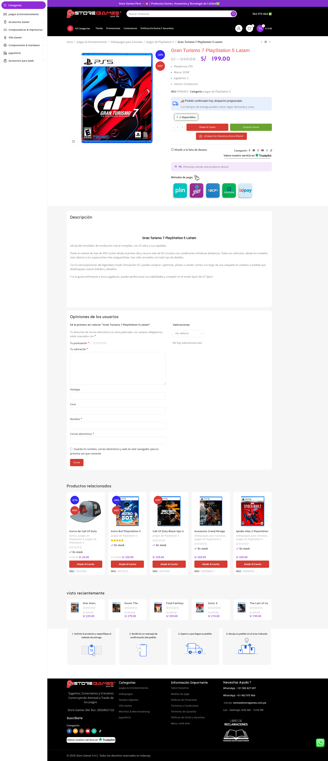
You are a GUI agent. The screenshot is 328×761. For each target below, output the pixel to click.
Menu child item (180, 723)
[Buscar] (233, 14)
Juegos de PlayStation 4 (79, 537)
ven (235, 702)
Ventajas (75, 389)
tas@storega (244, 702)
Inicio (70, 42)
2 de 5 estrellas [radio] (97, 343)
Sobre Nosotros (180, 688)
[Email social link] (254, 150)
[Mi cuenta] (238, 28)
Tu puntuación (79, 343)
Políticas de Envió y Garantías (188, 717)
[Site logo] (94, 13)
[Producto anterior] (261, 42)
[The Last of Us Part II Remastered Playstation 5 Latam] (241, 607)
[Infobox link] (262, 14)
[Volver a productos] (266, 42)
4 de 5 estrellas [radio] (102, 343)
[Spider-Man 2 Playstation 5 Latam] (252, 511)
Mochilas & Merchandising (134, 711)
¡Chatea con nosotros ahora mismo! (223, 136)
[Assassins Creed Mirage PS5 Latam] (210, 511)
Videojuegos (126, 694)
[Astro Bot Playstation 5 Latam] (127, 511)
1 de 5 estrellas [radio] (94, 343)
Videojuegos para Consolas (127, 42)
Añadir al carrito (207, 127)
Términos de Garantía (183, 711)
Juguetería (125, 717)
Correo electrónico (82, 434)
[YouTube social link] (262, 150)
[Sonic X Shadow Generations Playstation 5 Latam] (199, 607)
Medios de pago (180, 694)
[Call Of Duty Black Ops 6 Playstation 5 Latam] (169, 511)
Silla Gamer (125, 705)
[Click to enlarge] (73, 141)
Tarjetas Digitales (128, 699)
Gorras (73, 535)
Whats (227, 695)
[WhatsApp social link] (267, 150)
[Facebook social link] (249, 150)
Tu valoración (79, 349)
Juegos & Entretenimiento (92, 42)
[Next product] (270, 42)
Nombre (76, 419)
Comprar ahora (251, 127)
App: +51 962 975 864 (243, 695)
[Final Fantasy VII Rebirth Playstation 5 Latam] (158, 607)
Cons (73, 404)
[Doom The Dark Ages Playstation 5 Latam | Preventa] (116, 607)
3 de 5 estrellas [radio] (99, 343)
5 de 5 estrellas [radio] (105, 343)
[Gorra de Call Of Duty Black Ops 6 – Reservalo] (85, 511)
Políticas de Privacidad (184, 699)
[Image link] (247, 155)
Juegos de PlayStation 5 (160, 42)
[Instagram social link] (258, 150)
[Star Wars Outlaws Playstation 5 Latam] (74, 607)
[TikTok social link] (271, 150)
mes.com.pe (259, 702)
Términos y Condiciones (185, 705)
